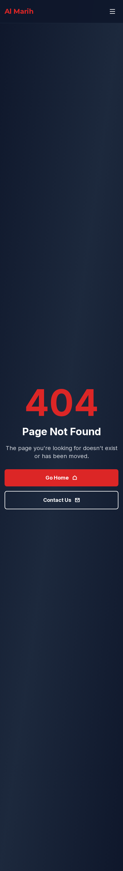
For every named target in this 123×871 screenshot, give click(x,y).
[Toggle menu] (112, 11)
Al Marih (19, 11)
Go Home (57, 478)
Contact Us (57, 500)
